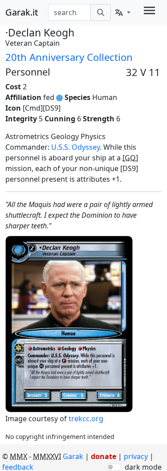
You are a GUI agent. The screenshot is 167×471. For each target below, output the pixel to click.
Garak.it (21, 12)
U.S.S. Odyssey (75, 147)
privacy (137, 456)
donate (103, 456)
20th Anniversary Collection (69, 57)
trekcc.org (86, 418)
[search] (100, 12)
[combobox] (69, 12)
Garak (73, 456)
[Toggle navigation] (149, 10)
